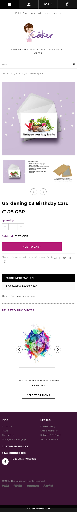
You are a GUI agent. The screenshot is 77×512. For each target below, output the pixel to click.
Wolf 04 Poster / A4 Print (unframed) (39, 380)
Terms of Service (49, 439)
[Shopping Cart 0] (67, 4)
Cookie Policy (47, 426)
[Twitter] (64, 257)
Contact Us (8, 435)
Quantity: (8, 220)
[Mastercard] (33, 485)
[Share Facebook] (59, 257)
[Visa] (5, 485)
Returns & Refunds (50, 435)
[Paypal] (48, 485)
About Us (7, 426)
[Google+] (5, 261)
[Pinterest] (70, 257)
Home (5, 73)
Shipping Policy (49, 430)
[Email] (55, 257)
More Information (20, 278)
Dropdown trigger (28, 4)
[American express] (17, 485)
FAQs (5, 430)
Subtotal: (7, 236)
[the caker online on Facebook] (5, 461)
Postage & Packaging (21, 286)
